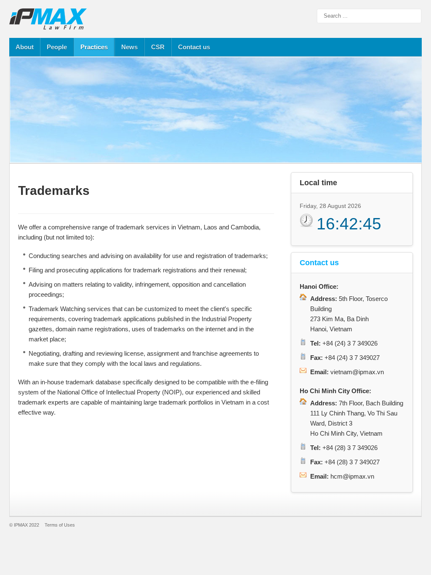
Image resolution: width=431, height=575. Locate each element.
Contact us (194, 47)
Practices (94, 47)
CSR (158, 47)
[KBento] (49, 18)
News (129, 47)
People (57, 47)
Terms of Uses (60, 524)
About (25, 47)
